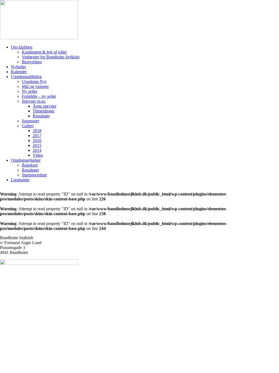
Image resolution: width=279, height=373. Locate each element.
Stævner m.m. (34, 101)
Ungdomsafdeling (26, 76)
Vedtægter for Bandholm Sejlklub (51, 57)
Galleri (28, 125)
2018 (37, 130)
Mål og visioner (35, 86)
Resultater (41, 116)
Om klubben (21, 47)
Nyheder (18, 66)
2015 (37, 145)
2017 (37, 135)
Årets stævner (44, 106)
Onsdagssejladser (26, 160)
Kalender (19, 71)
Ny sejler (29, 91)
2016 (37, 140)
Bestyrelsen (32, 62)
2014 (37, 150)
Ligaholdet (20, 179)
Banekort (30, 165)
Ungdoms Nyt (34, 81)
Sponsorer (30, 121)
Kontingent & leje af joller (44, 52)
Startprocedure (34, 175)
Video (38, 155)
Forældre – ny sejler (39, 96)
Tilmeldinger (43, 111)
